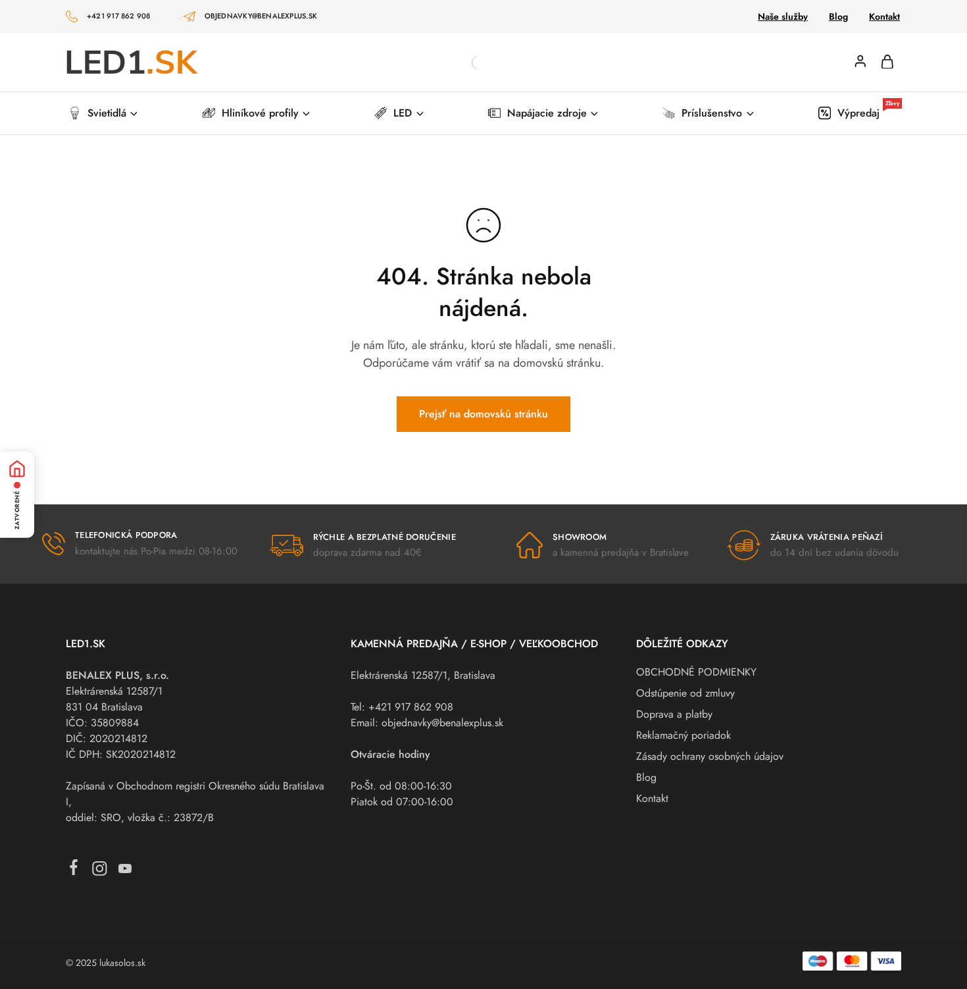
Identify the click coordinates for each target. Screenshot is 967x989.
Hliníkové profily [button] (260, 112)
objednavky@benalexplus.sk (261, 16)
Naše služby (783, 16)
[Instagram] (99, 871)
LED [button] (402, 112)
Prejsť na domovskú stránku (483, 413)
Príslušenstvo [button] (712, 112)
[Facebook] (74, 870)
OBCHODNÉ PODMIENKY (696, 672)
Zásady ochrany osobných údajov (709, 756)
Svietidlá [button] (106, 112)
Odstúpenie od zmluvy (685, 693)
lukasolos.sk (122, 962)
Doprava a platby (674, 714)
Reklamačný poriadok (683, 735)
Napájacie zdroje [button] (547, 112)
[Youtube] (125, 871)
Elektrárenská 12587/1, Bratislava (423, 675)
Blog (838, 16)
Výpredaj (868, 112)
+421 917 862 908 (119, 16)
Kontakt (884, 16)
